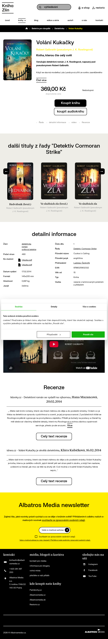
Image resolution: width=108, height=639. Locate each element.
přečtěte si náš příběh (39, 575)
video (74, 122)
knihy (21, 20)
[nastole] (79, 618)
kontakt (99, 20)
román (25, 247)
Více (69, 425)
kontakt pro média (38, 561)
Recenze (86, 122)
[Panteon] (96, 618)
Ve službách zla (88, 203)
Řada (41, 122)
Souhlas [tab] (19, 307)
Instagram (93, 564)
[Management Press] (40, 618)
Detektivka (59, 28)
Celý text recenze (54, 436)
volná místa (35, 570)
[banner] (8, 7)
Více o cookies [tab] (89, 307)
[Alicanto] (62, 618)
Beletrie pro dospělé (41, 28)
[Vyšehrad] (74, 618)
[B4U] (51, 618)
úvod (7, 20)
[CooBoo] (23, 618)
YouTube (92, 576)
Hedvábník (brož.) (20, 204)
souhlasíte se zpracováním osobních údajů (63, 520)
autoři (70, 20)
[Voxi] (28, 618)
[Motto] (11, 618)
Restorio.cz (35, 604)
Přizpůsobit (52, 334)
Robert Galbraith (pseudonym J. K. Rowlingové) (64, 49)
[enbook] (82, 623)
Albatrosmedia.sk (38, 600)
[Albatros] (6, 618)
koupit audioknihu (70, 111)
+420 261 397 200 (15, 571)
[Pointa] (102, 618)
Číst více (41, 80)
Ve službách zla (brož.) (54, 203)
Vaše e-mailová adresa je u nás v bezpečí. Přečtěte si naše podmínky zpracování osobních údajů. (54, 540)
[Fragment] (57, 618)
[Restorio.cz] (102, 623)
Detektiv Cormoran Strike (85, 249)
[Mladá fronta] (6, 623)
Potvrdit (67, 530)
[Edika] (68, 618)
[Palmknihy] (90, 618)
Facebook (92, 570)
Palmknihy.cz (36, 590)
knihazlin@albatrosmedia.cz (17, 562)
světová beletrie (29, 249)
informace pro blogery (40, 566)
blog (36, 20)
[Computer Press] (34, 618)
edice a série (53, 20)
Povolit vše (88, 334)
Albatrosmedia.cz (37, 595)
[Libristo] (44, 623)
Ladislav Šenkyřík (81, 263)
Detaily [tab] (54, 307)
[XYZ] (17, 618)
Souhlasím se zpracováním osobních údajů (57, 537)
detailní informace (57, 122)
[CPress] (45, 618)
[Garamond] (25, 623)
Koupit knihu (70, 103)
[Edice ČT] (85, 618)
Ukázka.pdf (27, 260)
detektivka (26, 244)
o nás (84, 20)
